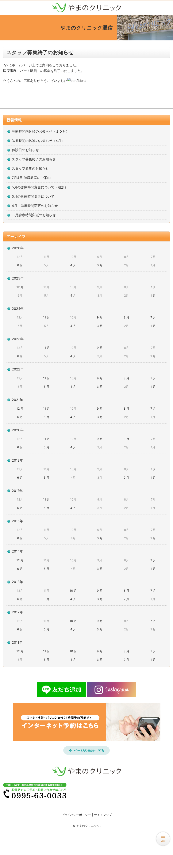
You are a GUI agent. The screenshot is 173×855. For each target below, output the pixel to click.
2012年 (17, 612)
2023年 (18, 339)
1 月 (153, 295)
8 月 (126, 317)
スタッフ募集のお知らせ (30, 168)
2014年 (17, 551)
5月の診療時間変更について (33, 196)
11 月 (46, 317)
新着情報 (14, 120)
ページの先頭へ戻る (89, 750)
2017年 (17, 491)
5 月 (46, 386)
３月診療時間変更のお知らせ (34, 215)
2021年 (17, 400)
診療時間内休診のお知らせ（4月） (38, 141)
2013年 (17, 582)
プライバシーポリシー (76, 814)
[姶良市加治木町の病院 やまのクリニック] (86, 8)
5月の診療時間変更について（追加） (40, 187)
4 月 (73, 265)
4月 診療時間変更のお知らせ (35, 206)
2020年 (18, 430)
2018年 (17, 460)
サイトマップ (103, 814)
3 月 (100, 265)
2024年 (18, 308)
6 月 (20, 265)
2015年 (17, 521)
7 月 (153, 287)
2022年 (18, 369)
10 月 (73, 590)
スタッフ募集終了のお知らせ (34, 159)
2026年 (18, 248)
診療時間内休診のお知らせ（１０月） (40, 131)
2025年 (18, 278)
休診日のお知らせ (25, 150)
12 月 (19, 287)
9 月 (100, 317)
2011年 (17, 642)
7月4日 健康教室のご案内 (31, 178)
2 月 (126, 477)
